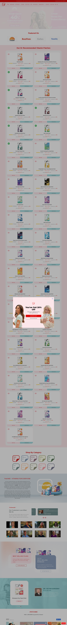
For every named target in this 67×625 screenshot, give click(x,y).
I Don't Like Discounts (33, 318)
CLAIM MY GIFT (33, 315)
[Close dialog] (52, 298)
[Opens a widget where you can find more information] (63, 623)
